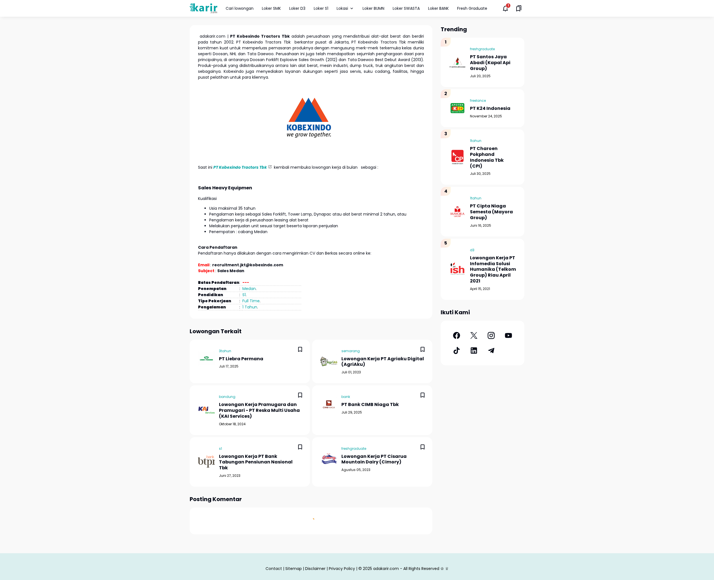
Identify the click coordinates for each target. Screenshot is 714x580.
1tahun (475, 140)
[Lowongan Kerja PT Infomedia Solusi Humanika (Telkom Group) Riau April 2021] (457, 269)
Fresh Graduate (472, 8)
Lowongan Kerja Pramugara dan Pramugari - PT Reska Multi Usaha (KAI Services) (259, 410)
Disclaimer (315, 568)
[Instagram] (491, 335)
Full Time (251, 301)
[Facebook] (456, 335)
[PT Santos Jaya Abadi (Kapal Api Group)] (457, 62)
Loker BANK (438, 8)
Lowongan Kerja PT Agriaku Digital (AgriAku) (382, 362)
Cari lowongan (240, 8)
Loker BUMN (373, 8)
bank (345, 396)
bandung (227, 396)
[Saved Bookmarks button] (518, 8)
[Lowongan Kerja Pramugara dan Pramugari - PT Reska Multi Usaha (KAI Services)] (206, 410)
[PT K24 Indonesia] (457, 108)
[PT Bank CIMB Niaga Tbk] (328, 404)
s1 (220, 448)
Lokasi (342, 8)
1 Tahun (249, 307)
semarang (350, 351)
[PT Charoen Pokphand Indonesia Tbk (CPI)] (457, 157)
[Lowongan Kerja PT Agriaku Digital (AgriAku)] (328, 361)
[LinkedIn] (473, 350)
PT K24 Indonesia (490, 109)
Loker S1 (321, 8)
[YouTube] (508, 335)
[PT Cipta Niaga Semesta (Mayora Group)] (457, 211)
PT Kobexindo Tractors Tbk (240, 167)
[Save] (300, 349)
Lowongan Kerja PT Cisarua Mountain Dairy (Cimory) (374, 459)
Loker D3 (297, 8)
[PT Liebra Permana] (206, 358)
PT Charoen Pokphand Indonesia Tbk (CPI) (487, 157)
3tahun (225, 351)
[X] (473, 335)
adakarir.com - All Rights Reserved (406, 568)
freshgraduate (353, 448)
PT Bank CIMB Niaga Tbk (370, 405)
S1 (244, 295)
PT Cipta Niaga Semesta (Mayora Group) (491, 212)
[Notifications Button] (505, 8)
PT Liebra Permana (241, 359)
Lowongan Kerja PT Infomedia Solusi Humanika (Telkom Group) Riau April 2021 (493, 269)
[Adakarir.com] (203, 8)
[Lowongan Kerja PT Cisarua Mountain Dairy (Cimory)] (328, 459)
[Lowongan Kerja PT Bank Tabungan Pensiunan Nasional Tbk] (206, 461)
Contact (274, 568)
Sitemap (293, 568)
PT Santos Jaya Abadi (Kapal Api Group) (490, 62)
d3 (472, 250)
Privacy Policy (342, 568)
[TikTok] (456, 350)
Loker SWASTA (406, 8)
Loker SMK (271, 8)
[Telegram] (491, 350)
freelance (478, 100)
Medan (249, 288)
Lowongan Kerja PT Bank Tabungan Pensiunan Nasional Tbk (256, 462)
